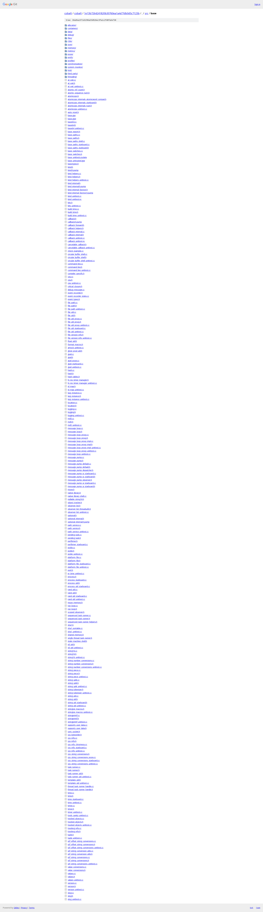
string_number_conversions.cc (81, 660)
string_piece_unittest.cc (78, 676)
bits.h (70, 202)
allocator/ (72, 25)
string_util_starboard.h (77, 702)
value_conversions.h (76, 870)
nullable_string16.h (76, 499)
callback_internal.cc (76, 231)
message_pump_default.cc (79, 463)
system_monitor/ (75, 67)
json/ (70, 44)
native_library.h (74, 492)
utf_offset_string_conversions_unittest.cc (85, 847)
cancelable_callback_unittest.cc (81, 247)
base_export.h (74, 131)
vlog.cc (71, 892)
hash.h (71, 373)
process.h (72, 576)
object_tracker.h (75, 502)
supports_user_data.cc (77, 725)
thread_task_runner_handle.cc (81, 786)
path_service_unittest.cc (78, 531)
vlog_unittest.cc (74, 899)
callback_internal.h (76, 234)
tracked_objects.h (75, 821)
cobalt (68, 13)
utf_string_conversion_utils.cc (80, 851)
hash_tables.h (74, 376)
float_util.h (72, 341)
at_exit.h (71, 83)
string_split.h (73, 683)
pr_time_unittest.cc (76, 573)
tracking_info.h (74, 831)
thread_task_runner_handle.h (80, 789)
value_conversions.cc (77, 867)
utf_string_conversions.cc (79, 857)
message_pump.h (75, 460)
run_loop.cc (73, 605)
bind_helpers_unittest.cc (78, 180)
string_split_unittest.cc (77, 686)
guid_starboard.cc (75, 363)
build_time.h (73, 212)
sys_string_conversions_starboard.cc (84, 760)
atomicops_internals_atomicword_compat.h (87, 99)
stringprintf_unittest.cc (77, 722)
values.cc (72, 873)
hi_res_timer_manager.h (78, 380)
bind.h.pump (73, 170)
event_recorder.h (75, 292)
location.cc (72, 402)
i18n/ (70, 41)
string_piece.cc (74, 670)
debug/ (71, 34)
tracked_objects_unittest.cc (80, 825)
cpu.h (70, 280)
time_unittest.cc (75, 802)
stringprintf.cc (74, 715)
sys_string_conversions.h (78, 754)
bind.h (70, 167)
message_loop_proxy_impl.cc (80, 441)
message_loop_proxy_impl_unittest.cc (84, 447)
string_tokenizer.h (75, 689)
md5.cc (71, 418)
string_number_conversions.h (80, 663)
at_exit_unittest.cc (75, 86)
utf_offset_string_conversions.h (81, 844)
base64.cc (72, 122)
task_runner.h (74, 770)
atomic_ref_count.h (76, 89)
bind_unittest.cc (74, 196)
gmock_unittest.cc (76, 347)
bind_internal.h (74, 183)
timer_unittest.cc (75, 812)
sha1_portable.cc (75, 628)
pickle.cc (71, 547)
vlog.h (70, 896)
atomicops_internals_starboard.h (82, 102)
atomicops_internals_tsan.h (80, 105)
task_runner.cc (74, 767)
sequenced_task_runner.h (79, 618)
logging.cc (72, 409)
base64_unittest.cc (76, 128)
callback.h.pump (75, 222)
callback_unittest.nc (76, 241)
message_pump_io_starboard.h (81, 476)
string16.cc (72, 651)
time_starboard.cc (76, 799)
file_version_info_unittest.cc (80, 338)
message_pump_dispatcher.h (80, 470)
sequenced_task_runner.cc (79, 615)
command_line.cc (75, 263)
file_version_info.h (75, 334)
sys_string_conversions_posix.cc (82, 757)
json (258, 907)
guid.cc (71, 354)
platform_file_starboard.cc (79, 563)
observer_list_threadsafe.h (79, 509)
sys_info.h (72, 741)
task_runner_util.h (75, 773)
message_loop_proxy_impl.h (80, 444)
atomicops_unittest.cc (77, 109)
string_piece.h (74, 673)
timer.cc (71, 805)
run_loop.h (72, 609)
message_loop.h (75, 431)
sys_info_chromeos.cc (77, 744)
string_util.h (73, 699)
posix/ (70, 54)
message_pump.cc (76, 457)
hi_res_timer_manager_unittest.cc (82, 383)
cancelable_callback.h (77, 244)
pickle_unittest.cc (75, 554)
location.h (72, 405)
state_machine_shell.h (77, 641)
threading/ (72, 76)
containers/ (73, 28)
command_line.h (75, 267)
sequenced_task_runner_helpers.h (82, 622)
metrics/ (71, 51)
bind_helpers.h (74, 176)
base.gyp (72, 115)
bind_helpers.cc (74, 173)
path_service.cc (74, 525)
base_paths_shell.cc (76, 141)
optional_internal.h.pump (78, 522)
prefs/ (70, 57)
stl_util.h (71, 644)
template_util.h (74, 780)
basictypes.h (73, 163)
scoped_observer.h (76, 612)
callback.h (72, 218)
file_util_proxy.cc (75, 318)
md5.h (70, 422)
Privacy (24, 907)
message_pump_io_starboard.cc (82, 473)
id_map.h (72, 386)
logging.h (72, 412)
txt (251, 907)
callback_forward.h (76, 225)
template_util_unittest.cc (78, 783)
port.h (70, 570)
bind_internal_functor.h (78, 189)
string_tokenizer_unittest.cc (80, 692)
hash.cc (71, 370)
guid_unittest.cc (74, 367)
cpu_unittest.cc (74, 283)
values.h (71, 876)
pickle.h (71, 551)
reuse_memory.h (75, 602)
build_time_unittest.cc (77, 215)
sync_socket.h (74, 731)
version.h (72, 886)
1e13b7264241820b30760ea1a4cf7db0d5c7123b (112, 13)
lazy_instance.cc (75, 392)
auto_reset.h (73, 112)
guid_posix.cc (73, 360)
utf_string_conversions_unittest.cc (82, 863)
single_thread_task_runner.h (80, 638)
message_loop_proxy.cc (78, 434)
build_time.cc (73, 209)
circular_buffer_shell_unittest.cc (81, 260)
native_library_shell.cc (77, 496)
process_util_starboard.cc (79, 586)
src (146, 13)
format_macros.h (75, 344)
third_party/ (73, 73)
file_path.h (72, 305)
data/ (70, 31)
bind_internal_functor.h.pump (80, 192)
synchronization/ (75, 63)
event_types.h (74, 299)
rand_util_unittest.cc (76, 599)
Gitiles (16, 907)
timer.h (71, 809)
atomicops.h (73, 96)
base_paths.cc (74, 134)
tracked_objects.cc (76, 818)
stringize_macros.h (76, 709)
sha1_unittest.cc (75, 631)
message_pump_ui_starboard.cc (82, 483)
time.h (70, 796)
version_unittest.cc (76, 889)
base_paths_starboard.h (78, 147)
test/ (70, 70)
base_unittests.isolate (77, 157)
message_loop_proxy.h (78, 438)
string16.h (72, 654)
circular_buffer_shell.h (77, 257)
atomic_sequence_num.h (79, 93)
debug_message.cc (76, 289)
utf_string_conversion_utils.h (80, 854)
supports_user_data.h (77, 728)
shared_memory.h (76, 634)
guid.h (70, 357)
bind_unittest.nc (75, 199)
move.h (71, 489)
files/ (70, 38)
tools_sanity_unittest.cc (78, 815)
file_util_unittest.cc (76, 331)
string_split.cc (73, 680)
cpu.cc (70, 276)
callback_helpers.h (76, 228)
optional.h (72, 515)
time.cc (71, 792)
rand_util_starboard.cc (77, 596)
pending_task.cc (75, 534)
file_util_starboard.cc (77, 328)
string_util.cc (73, 696)
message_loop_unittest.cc (79, 454)
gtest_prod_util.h (75, 351)
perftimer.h (73, 541)
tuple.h (71, 834)
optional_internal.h (76, 518)
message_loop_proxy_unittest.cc (82, 451)
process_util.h (74, 583)
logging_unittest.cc (76, 415)
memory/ (72, 47)
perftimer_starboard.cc (78, 544)
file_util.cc (72, 312)
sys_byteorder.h (75, 734)
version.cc (72, 883)
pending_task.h (74, 538)
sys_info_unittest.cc (76, 751)
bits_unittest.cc (74, 205)
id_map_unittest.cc (76, 389)
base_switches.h (75, 154)
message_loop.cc (75, 428)
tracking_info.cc (74, 828)
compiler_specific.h (76, 273)
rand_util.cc (73, 589)
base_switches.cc (75, 151)
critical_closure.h (75, 286)
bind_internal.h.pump (77, 186)
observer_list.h (74, 505)
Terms (32, 907)
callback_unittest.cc (76, 238)
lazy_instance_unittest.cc (78, 399)
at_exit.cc (72, 80)
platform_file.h (74, 560)
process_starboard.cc (77, 580)
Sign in (257, 4)
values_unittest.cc (75, 880)
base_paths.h (73, 138)
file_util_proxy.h (74, 322)
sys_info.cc (72, 738)
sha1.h (71, 625)
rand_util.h (72, 592)
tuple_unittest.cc (75, 838)
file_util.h (71, 315)
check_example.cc (76, 251)
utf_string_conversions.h (78, 860)
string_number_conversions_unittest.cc (85, 667)
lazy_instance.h (74, 396)
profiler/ (71, 60)
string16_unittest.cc (76, 657)
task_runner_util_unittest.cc (79, 776)
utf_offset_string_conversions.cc (82, 841)
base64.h (72, 125)
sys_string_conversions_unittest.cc (83, 763)
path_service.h (74, 528)
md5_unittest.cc (75, 425)
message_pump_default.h (79, 467)
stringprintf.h (73, 718)
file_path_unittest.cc (76, 309)
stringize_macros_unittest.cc (80, 712)
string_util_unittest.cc (77, 705)
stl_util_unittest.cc (75, 647)
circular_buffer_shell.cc (77, 254)
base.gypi (72, 118)
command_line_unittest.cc (79, 270)
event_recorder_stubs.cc (78, 296)
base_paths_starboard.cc (79, 144)
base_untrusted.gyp (76, 160)
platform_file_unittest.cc (78, 567)
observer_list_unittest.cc (78, 512)
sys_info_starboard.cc (77, 747)
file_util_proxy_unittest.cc (78, 325)
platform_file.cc (74, 557)
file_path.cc (73, 302)
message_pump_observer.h (80, 480)
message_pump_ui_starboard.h (81, 486)
